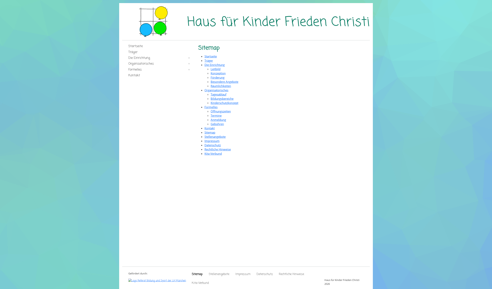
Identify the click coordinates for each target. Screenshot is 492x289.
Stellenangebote (219, 274)
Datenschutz (265, 274)
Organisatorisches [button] (141, 63)
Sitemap (197, 274)
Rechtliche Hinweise (291, 274)
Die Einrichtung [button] (139, 58)
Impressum (242, 274)
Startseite (135, 46)
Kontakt (134, 75)
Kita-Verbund (200, 283)
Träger (133, 52)
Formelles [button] (135, 69)
